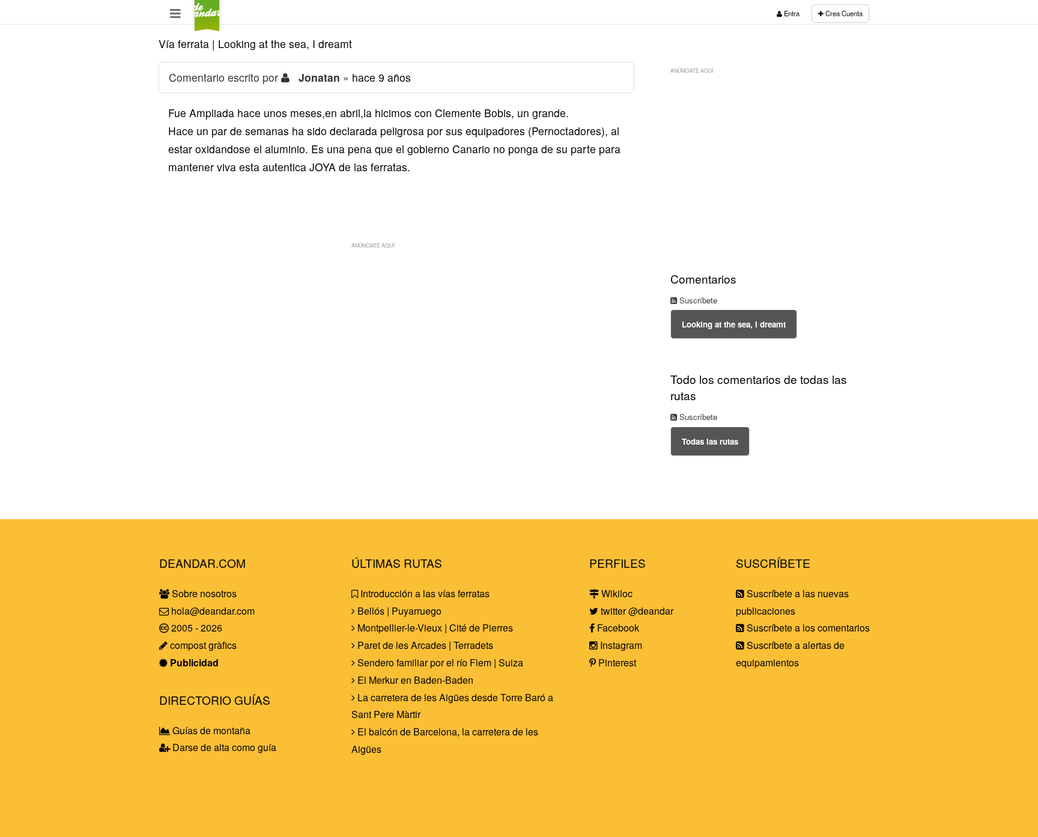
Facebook (617, 628)
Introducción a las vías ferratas (424, 593)
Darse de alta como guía (223, 747)
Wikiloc (616, 593)
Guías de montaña (210, 730)
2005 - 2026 (195, 628)
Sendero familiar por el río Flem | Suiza (439, 662)
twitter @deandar (635, 611)
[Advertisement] (396, 339)
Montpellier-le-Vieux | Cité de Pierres (434, 628)
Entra (791, 13)
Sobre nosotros (203, 593)
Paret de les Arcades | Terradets (424, 645)
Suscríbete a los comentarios (807, 628)
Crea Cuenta (843, 13)
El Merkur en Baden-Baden (414, 680)
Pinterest (616, 662)
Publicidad (193, 662)
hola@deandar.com (213, 611)
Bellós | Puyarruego (398, 611)
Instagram (620, 645)
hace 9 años (381, 77)
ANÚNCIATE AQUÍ (372, 245)
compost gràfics (202, 645)
